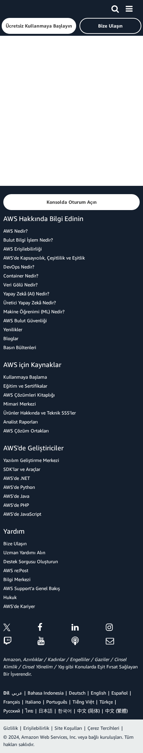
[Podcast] (89, 641)
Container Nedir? (20, 275)
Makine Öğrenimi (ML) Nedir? (34, 311)
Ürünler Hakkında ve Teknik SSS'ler (39, 412)
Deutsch (77, 693)
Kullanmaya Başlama (25, 377)
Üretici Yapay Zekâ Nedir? (29, 302)
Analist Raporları (20, 421)
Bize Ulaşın (15, 543)
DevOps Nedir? (18, 266)
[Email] (123, 641)
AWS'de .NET (16, 478)
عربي (17, 693)
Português (56, 702)
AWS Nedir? (15, 231)
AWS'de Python (19, 487)
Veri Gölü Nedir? (20, 284)
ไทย (29, 711)
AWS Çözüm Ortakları (26, 430)
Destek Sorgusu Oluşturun (30, 561)
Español (119, 693)
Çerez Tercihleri (103, 728)
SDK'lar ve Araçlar (21, 469)
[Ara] (115, 8)
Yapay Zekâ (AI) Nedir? (26, 293)
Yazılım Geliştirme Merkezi (31, 460)
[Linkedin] (89, 628)
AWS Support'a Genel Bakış (31, 588)
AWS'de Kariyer (19, 606)
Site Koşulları (68, 728)
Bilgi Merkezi (17, 579)
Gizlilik (10, 728)
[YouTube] (55, 641)
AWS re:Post (15, 570)
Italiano (33, 702)
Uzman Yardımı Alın (24, 552)
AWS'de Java (16, 496)
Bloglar (10, 338)
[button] (39, 26)
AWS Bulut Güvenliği (25, 320)
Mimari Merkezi (19, 404)
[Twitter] (20, 628)
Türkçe (106, 702)
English (98, 693)
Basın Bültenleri (19, 347)
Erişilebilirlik (36, 728)
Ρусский (11, 711)
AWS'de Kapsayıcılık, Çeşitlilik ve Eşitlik (44, 258)
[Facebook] (55, 628)
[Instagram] (123, 628)
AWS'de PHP (16, 505)
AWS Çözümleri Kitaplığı (29, 395)
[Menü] (129, 8)
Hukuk (10, 597)
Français (11, 702)
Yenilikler (12, 329)
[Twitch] (20, 641)
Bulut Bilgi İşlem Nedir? (28, 240)
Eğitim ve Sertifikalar (25, 386)
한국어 (65, 711)
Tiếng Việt (83, 702)
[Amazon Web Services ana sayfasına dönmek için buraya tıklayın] (17, 8)
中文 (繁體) (116, 711)
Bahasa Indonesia (46, 693)
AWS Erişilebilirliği (22, 249)
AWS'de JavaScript (22, 514)
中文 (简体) (88, 711)
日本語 (46, 711)
